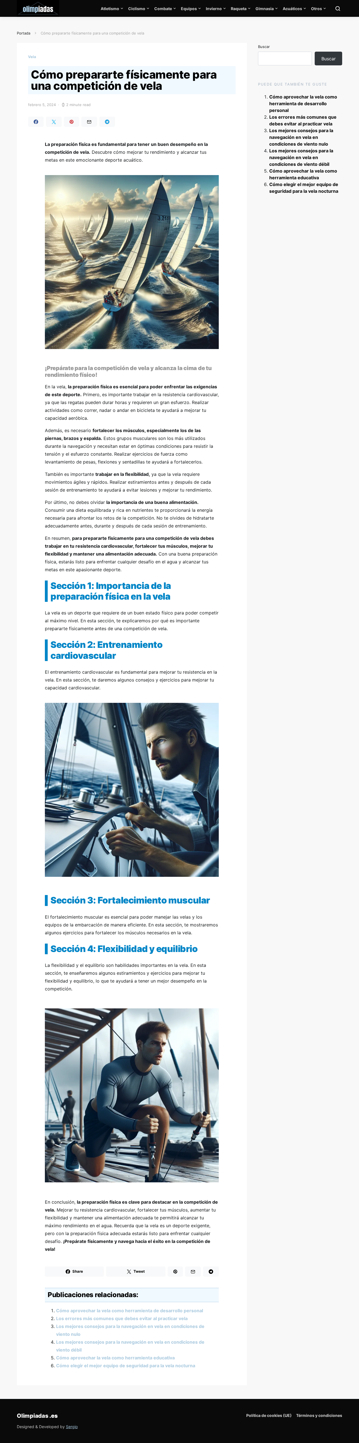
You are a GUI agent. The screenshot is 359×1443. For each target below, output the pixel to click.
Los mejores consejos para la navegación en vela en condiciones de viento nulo (301, 137)
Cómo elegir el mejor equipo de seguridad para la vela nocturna (125, 1365)
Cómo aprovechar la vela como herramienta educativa (115, 1358)
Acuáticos (292, 8)
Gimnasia (265, 8)
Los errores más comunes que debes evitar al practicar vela (122, 1318)
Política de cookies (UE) (269, 1415)
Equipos (189, 8)
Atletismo (110, 8)
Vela (32, 56)
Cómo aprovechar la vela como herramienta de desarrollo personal (129, 1310)
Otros (316, 8)
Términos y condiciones (319, 1415)
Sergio (72, 1426)
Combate (163, 8)
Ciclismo (136, 8)
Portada (23, 33)
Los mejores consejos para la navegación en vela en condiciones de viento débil (301, 157)
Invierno (214, 8)
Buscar (264, 46)
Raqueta (239, 8)
